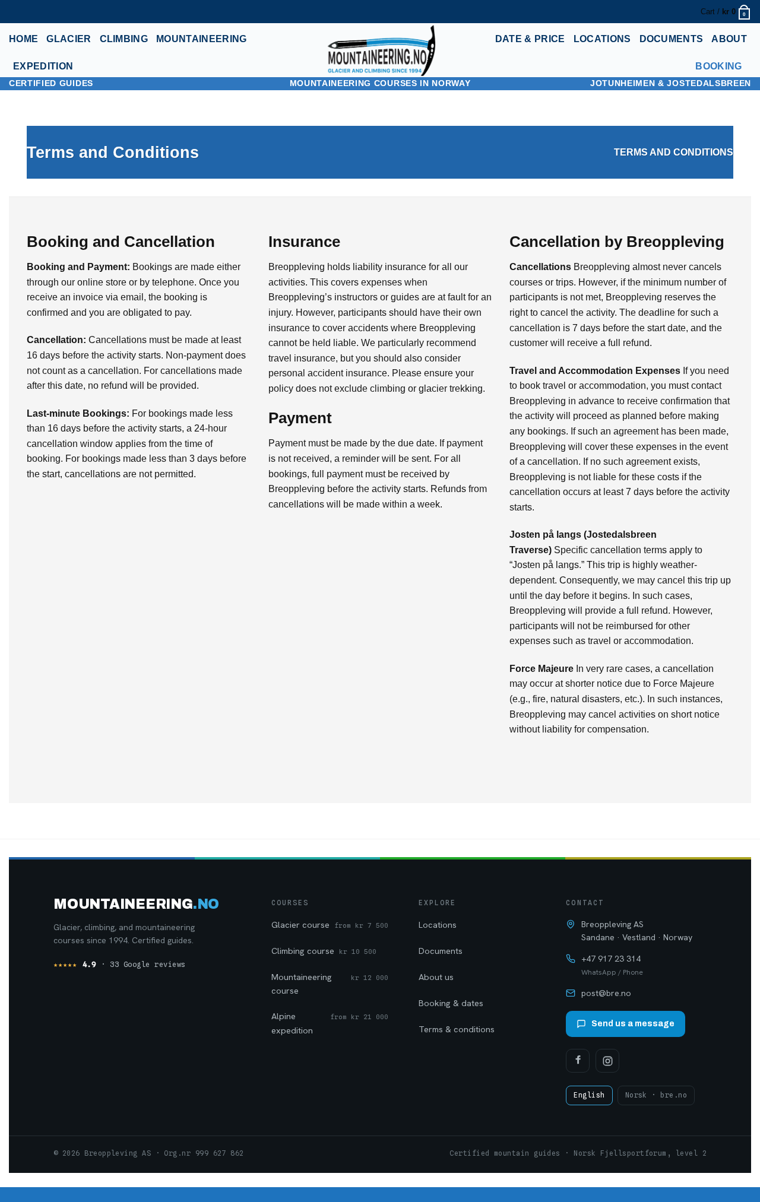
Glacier (68, 39)
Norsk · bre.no (656, 1095)
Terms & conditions (457, 1029)
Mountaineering (201, 39)
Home (23, 39)
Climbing (124, 39)
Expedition (43, 66)
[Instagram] (607, 1061)
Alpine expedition (329, 1022)
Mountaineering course (329, 983)
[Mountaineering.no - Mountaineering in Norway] (380, 50)
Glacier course (329, 924)
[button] (16, 11)
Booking (718, 66)
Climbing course (323, 950)
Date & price (530, 39)
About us (436, 976)
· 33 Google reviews (119, 964)
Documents (671, 39)
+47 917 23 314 (611, 958)
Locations (602, 39)
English (589, 1095)
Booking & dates (451, 1002)
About (729, 39)
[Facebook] (578, 1061)
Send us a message (632, 1023)
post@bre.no (606, 993)
